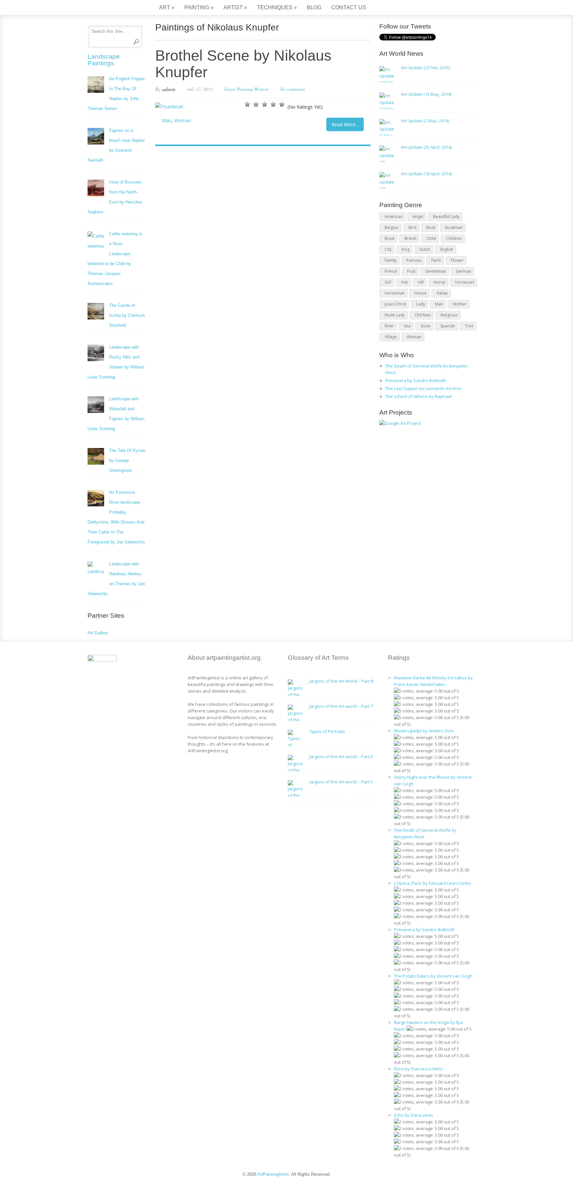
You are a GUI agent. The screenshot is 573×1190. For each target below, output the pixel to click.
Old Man (423, 315)
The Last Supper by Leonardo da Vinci (423, 388)
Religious (449, 315)
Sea (407, 326)
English (446, 249)
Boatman (454, 227)
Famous (414, 260)
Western (261, 89)
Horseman (395, 293)
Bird (412, 227)
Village (391, 337)
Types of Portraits (327, 731)
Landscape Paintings (104, 60)
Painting (199, 7)
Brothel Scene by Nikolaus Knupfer (243, 64)
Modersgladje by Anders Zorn (424, 731)
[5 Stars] (282, 104)
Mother (460, 304)
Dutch (424, 249)
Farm (436, 260)
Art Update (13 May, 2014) (426, 94)
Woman (182, 120)
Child (431, 238)
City (388, 249)
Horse (439, 282)
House (420, 293)
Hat (404, 282)
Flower (457, 260)
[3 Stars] (264, 104)
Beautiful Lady (446, 216)
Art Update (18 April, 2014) (426, 174)
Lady (420, 304)
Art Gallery (98, 632)
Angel (418, 216)
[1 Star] (247, 104)
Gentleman (435, 271)
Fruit (411, 271)
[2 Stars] (256, 104)
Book (390, 238)
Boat (430, 227)
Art (166, 7)
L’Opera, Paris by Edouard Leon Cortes (432, 883)
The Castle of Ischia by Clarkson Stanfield (127, 315)
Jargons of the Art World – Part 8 (341, 681)
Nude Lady (395, 315)
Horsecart (464, 282)
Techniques (277, 7)
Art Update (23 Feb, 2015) (425, 68)
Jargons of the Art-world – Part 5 (341, 782)
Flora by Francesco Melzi (418, 1069)
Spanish (447, 326)
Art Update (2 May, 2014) (425, 121)
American (394, 216)
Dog (406, 249)
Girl (388, 282)
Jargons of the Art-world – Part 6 (341, 757)
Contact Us (348, 7)
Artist (235, 7)
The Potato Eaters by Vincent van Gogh (433, 976)
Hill (421, 282)
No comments (292, 89)
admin (168, 88)
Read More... (345, 124)
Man (166, 120)
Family (391, 260)
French (391, 271)
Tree (469, 326)
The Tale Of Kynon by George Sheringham (127, 460)
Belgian (392, 227)
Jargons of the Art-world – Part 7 (341, 706)
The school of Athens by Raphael (418, 396)
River (389, 326)
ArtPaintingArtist (113, 8)
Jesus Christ (395, 304)
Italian (442, 293)
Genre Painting (238, 89)
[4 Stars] (273, 104)
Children (454, 238)
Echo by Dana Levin (413, 1115)
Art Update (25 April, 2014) (426, 147)
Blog (314, 7)
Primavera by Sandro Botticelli (415, 380)
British (410, 238)
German (463, 271)
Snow (425, 326)
